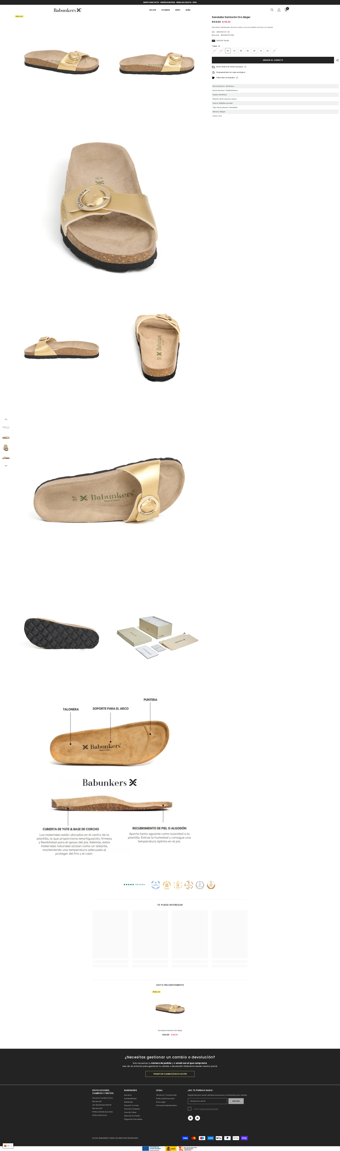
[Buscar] (272, 10)
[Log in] (279, 9)
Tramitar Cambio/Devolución (170, 1074)
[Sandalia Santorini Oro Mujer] (170, 1009)
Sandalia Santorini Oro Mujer (170, 1030)
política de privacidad (209, 1109)
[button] (6, 419)
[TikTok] (197, 1118)
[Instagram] (190, 1118)
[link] (110, 961)
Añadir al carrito (273, 60)
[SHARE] (336, 60)
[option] (6, 427)
